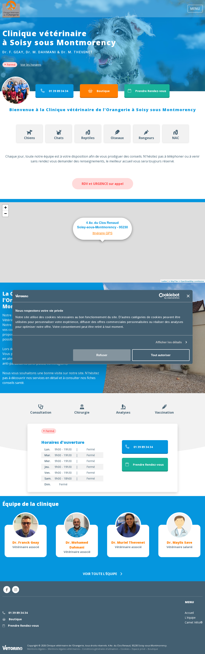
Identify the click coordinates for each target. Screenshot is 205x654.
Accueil (189, 613)
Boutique (153, 648)
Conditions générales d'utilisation (100, 648)
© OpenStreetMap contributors (191, 281)
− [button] (5, 213)
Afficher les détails (169, 342)
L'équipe (190, 617)
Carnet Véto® (194, 622)
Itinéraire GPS (102, 233)
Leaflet (164, 281)
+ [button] (5, 207)
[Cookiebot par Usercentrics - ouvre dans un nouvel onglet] (161, 296)
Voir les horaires (30, 65)
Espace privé (138, 648)
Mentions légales (36, 648)
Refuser (101, 355)
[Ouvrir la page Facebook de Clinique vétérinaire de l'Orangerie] (6, 589)
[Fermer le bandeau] (188, 296)
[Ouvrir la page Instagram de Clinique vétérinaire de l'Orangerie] (15, 589)
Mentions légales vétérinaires (64, 648)
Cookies (125, 648)
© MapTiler (173, 281)
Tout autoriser (161, 355)
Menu (195, 8)
